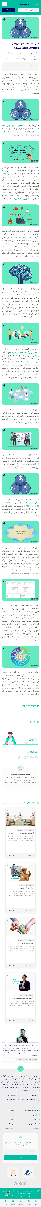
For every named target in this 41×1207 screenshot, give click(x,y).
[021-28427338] (18, 1096)
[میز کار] (5, 1201)
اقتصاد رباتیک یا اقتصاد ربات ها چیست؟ (21, 833)
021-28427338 (12, 1096)
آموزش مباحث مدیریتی (15, 53)
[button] (36, 757)
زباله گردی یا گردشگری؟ (27, 888)
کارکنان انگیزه (15, 198)
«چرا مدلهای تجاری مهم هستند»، (20, 127)
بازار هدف (6, 173)
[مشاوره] (13, 1201)
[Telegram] (20, 1183)
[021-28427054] (39, 1096)
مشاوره (13, 1204)
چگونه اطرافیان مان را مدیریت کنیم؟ (23, 998)
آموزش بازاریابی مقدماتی (30, 53)
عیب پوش (23, 4)
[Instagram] (15, 1183)
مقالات (28, 1204)
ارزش (23, 89)
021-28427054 (33, 1096)
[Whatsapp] (25, 1183)
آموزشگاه (21, 1204)
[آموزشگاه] (21, 1201)
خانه (36, 1204)
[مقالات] (29, 1201)
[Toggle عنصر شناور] (6, 1195)
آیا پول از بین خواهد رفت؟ (26, 943)
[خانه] (35, 1201)
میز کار (5, 1204)
